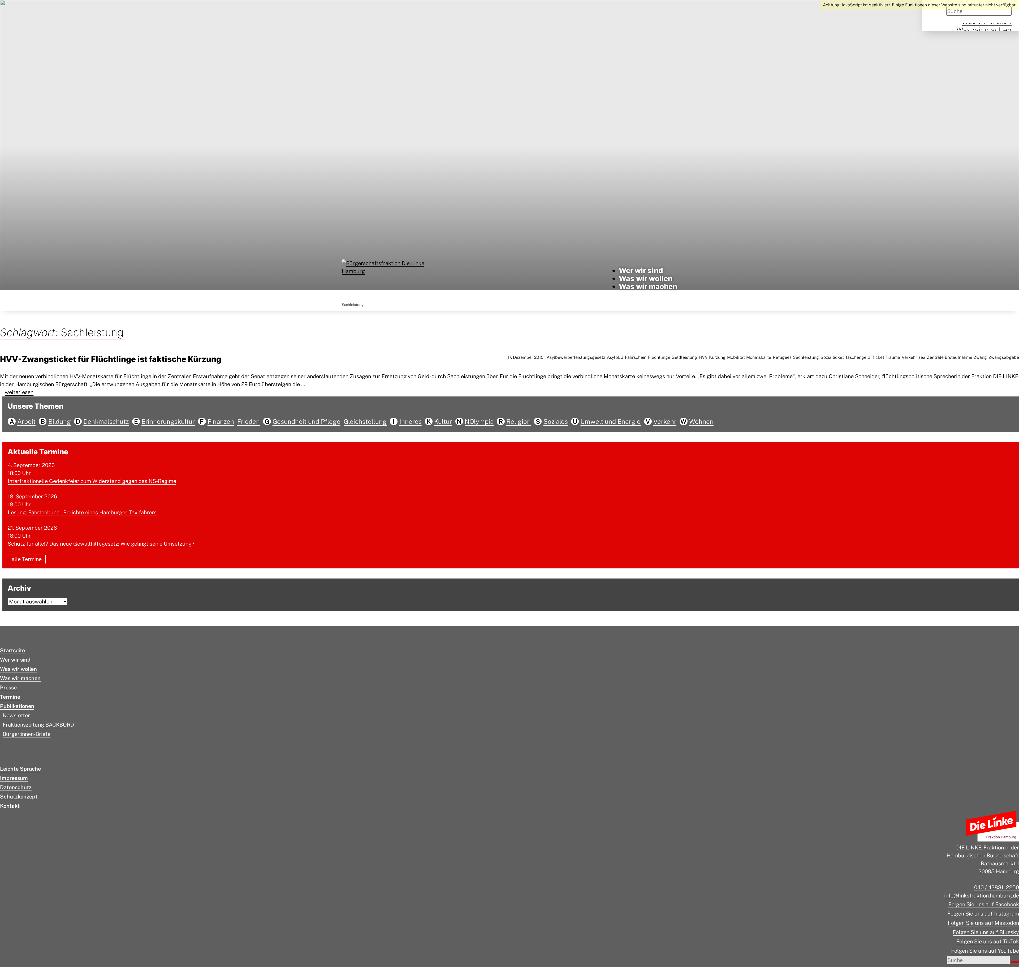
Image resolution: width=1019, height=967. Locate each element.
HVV (703, 357)
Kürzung (717, 357)
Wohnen (701, 421)
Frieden (248, 421)
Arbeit (26, 421)
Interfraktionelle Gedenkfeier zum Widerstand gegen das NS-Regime (92, 481)
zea (921, 357)
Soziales (555, 421)
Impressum (14, 778)
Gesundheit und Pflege (306, 421)
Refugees (782, 357)
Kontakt (10, 806)
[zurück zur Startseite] (384, 278)
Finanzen (221, 421)
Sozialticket (832, 357)
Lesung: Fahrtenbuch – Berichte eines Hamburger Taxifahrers (82, 512)
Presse (8, 687)
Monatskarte (758, 357)
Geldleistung (684, 357)
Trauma (893, 357)
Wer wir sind (641, 270)
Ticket (878, 357)
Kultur (443, 421)
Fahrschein (635, 357)
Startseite (12, 650)
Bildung (59, 421)
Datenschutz (16, 787)
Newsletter (16, 715)
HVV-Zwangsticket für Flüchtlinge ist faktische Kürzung (110, 359)
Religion (518, 421)
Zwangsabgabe (1003, 357)
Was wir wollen (645, 278)
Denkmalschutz (106, 421)
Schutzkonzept (18, 796)
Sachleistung (806, 357)
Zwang (980, 357)
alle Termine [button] (27, 559)
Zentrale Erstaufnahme (949, 357)
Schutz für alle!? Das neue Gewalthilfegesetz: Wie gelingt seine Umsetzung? (101, 544)
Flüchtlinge (659, 357)
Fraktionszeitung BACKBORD (38, 725)
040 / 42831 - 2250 (996, 887)
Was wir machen (984, 30)
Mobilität (736, 357)
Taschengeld (857, 357)
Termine (10, 697)
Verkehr (909, 357)
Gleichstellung (365, 421)
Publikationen (17, 706)
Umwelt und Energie (610, 421)
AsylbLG (615, 357)
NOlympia (479, 421)
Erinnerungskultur (168, 421)
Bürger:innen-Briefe (26, 734)
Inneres (410, 421)
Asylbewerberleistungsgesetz (576, 357)
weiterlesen (19, 392)
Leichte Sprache (20, 769)
